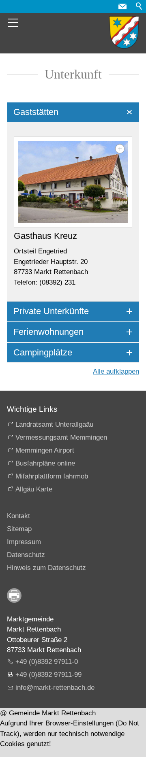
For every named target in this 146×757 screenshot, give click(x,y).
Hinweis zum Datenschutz (46, 568)
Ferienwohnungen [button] (48, 332)
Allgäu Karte (33, 489)
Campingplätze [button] (42, 352)
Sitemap (19, 529)
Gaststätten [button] (35, 112)
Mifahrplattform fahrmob (51, 476)
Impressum (24, 542)
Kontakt (18, 516)
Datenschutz (26, 555)
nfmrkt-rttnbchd (54, 687)
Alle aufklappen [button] (116, 371)
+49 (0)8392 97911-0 (46, 662)
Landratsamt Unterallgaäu (54, 424)
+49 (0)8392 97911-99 (48, 674)
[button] (122, 6)
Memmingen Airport (44, 450)
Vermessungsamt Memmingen (61, 437)
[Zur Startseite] (124, 32)
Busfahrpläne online (45, 463)
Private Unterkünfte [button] (51, 311)
